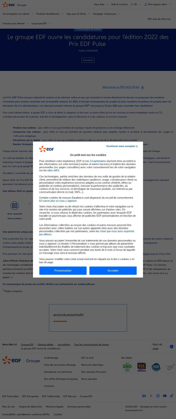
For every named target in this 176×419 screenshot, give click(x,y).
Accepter (113, 270)
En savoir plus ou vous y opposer (57, 200)
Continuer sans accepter (120, 146)
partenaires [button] (98, 161)
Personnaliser (63, 270)
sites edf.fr (53, 170)
